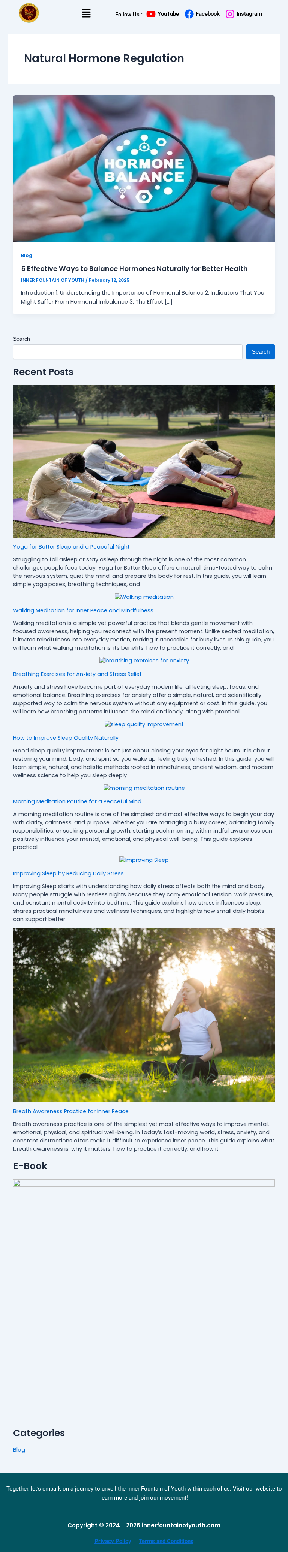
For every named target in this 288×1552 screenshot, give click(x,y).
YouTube (168, 13)
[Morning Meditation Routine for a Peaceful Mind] (144, 788)
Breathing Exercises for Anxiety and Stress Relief (77, 674)
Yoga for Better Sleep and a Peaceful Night (71, 546)
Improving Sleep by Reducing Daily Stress (68, 873)
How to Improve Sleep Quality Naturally (65, 738)
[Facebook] (189, 14)
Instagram (249, 13)
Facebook (208, 13)
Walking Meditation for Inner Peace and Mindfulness (83, 610)
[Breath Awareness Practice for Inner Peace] (144, 1015)
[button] (86, 14)
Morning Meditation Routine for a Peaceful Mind (77, 801)
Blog (26, 255)
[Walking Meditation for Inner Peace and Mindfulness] (144, 597)
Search (21, 339)
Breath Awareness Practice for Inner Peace (71, 1111)
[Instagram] (230, 14)
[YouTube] (151, 14)
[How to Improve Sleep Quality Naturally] (144, 725)
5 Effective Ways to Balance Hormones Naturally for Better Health (134, 268)
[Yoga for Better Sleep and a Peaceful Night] (144, 461)
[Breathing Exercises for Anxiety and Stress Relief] (144, 661)
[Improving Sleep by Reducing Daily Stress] (144, 860)
